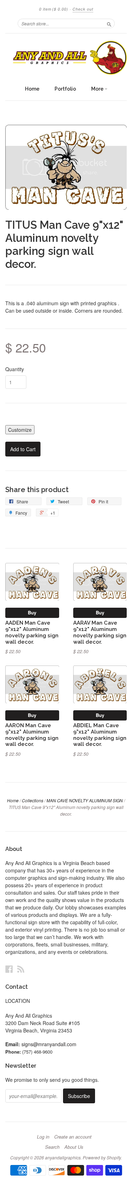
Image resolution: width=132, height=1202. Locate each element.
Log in (43, 1136)
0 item (53, 9)
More (98, 89)
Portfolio (65, 89)
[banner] (66, 58)
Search (52, 1147)
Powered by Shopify (102, 1157)
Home (32, 89)
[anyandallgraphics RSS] (21, 969)
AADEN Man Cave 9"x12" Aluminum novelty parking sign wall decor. (31, 632)
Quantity (14, 369)
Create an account (73, 1136)
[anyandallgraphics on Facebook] (9, 969)
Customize (20, 429)
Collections (32, 800)
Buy (32, 612)
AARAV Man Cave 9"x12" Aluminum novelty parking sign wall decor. (99, 632)
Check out (83, 9)
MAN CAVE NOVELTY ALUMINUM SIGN (84, 800)
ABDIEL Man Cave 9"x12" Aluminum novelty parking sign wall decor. (99, 734)
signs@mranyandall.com (48, 1044)
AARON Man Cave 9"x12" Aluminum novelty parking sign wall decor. (31, 734)
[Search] (109, 23)
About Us (73, 1147)
